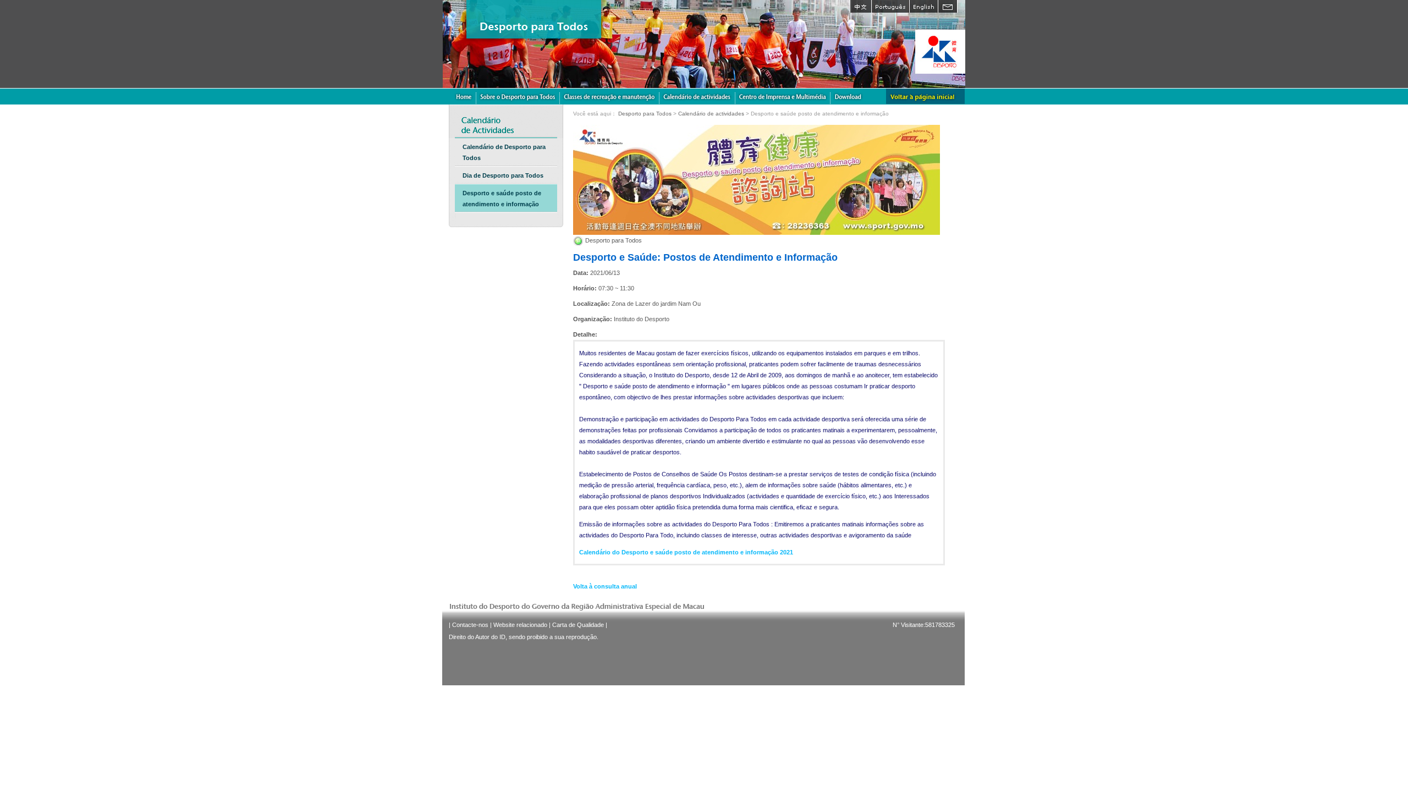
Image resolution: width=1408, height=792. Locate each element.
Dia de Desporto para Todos (503, 175)
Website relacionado (520, 625)
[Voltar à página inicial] (925, 96)
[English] (923, 6)
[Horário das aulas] (697, 96)
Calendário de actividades (711, 114)
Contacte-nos (470, 625)
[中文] (860, 6)
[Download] (848, 96)
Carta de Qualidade (578, 625)
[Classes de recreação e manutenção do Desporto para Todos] (609, 96)
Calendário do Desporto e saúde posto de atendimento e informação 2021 (686, 552)
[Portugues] (890, 6)
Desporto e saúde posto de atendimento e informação (502, 198)
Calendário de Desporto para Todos (504, 152)
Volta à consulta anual (605, 586)
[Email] (948, 6)
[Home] (463, 96)
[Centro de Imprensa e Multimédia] (783, 96)
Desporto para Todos (645, 114)
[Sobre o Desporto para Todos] (518, 96)
